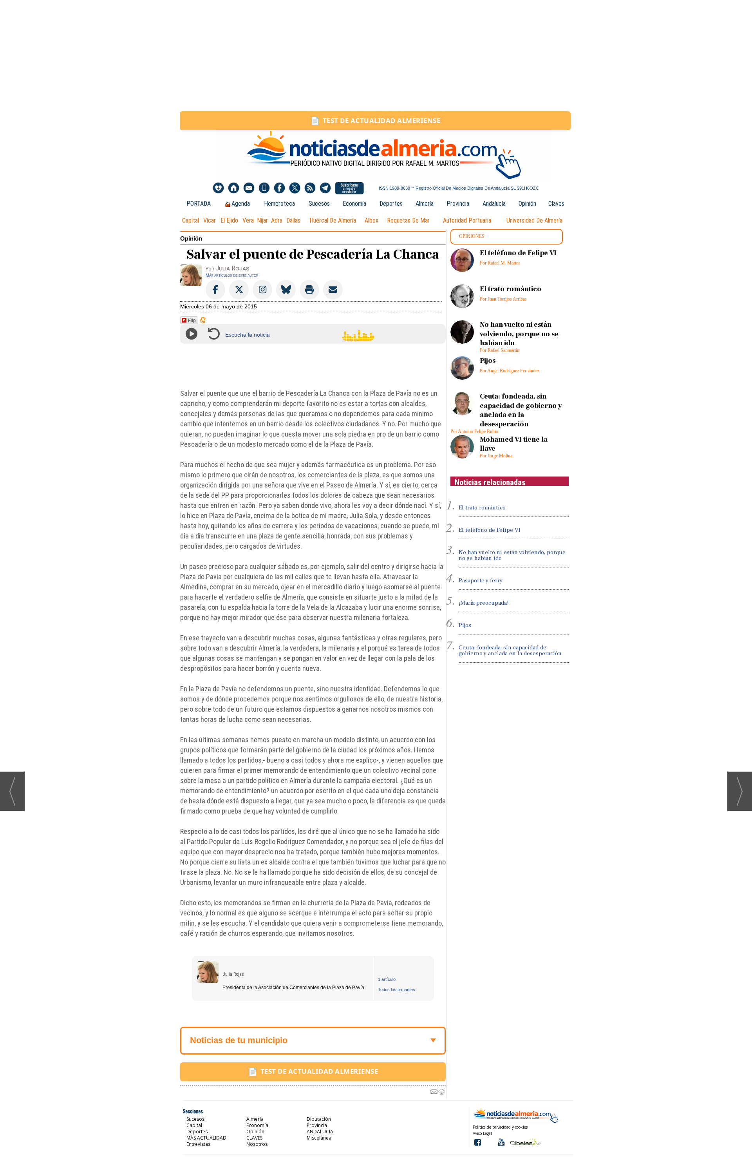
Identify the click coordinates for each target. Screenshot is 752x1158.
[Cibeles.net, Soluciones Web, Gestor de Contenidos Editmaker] (524, 1141)
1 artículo (387, 979)
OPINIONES (471, 236)
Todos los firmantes (396, 989)
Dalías (293, 220)
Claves (556, 203)
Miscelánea (319, 1137)
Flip (192, 320)
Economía (354, 203)
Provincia (457, 203)
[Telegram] (325, 188)
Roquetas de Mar (408, 220)
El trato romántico (510, 289)
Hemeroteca (279, 203)
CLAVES (254, 1137)
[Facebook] (279, 188)
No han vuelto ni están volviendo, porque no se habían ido (519, 334)
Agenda (240, 203)
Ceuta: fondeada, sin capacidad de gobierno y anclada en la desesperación (521, 410)
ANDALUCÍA (320, 1131)
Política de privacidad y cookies (500, 1127)
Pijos (487, 360)
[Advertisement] (376, 56)
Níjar (262, 220)
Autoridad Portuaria (467, 220)
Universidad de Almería (534, 220)
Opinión (527, 203)
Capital (190, 220)
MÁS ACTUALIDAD (206, 1137)
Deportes (391, 203)
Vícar (209, 220)
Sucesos (319, 203)
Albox (371, 220)
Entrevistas (198, 1144)
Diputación (319, 1119)
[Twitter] (295, 188)
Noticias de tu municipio (238, 1040)
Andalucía (494, 203)
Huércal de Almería (332, 220)
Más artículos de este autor (232, 275)
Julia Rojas (233, 974)
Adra (276, 220)
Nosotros (257, 1144)
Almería (425, 203)
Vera (248, 220)
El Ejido (229, 220)
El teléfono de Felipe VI (518, 252)
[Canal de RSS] (310, 188)
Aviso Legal (482, 1133)
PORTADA (198, 203)
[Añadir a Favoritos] (218, 188)
